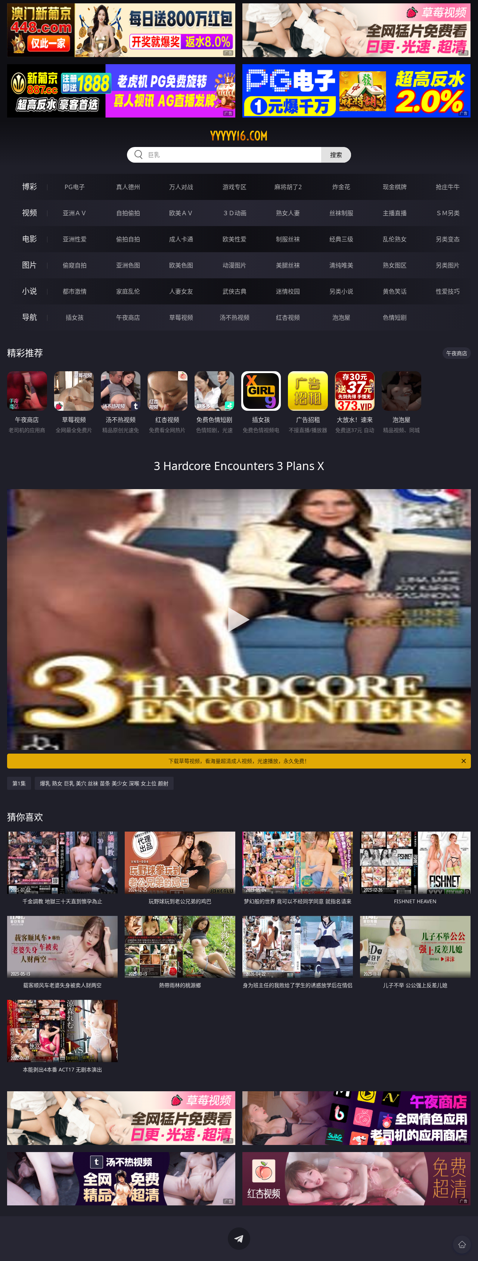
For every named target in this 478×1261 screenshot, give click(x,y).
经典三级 (341, 239)
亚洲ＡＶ (75, 213)
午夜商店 (128, 317)
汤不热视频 (234, 317)
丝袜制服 (341, 213)
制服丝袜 (288, 239)
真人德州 (128, 187)
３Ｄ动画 (234, 213)
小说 (29, 291)
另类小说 (341, 291)
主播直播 (395, 213)
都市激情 (75, 291)
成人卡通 (181, 239)
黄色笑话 (395, 291)
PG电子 (75, 187)
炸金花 (341, 187)
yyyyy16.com (239, 135)
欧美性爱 (234, 239)
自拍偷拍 (128, 213)
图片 (29, 265)
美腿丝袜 (288, 265)
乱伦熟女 (395, 239)
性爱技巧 (448, 291)
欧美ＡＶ (181, 213)
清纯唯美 (341, 265)
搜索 (336, 155)
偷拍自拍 (128, 239)
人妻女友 (181, 291)
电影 (29, 239)
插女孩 (75, 317)
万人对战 (181, 187)
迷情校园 (288, 291)
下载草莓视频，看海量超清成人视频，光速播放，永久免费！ (239, 760)
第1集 (19, 783)
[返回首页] (462, 1245)
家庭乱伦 (128, 291)
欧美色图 (181, 265)
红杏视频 (288, 317)
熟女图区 (395, 265)
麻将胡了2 (288, 187)
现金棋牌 (395, 187)
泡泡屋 (341, 317)
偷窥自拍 (75, 265)
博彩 (29, 187)
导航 (29, 317)
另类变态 (448, 239)
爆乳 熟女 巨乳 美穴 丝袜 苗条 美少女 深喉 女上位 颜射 (104, 783)
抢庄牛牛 (448, 187)
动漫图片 (234, 265)
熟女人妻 (288, 213)
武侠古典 (234, 291)
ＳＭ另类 (448, 213)
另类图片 (448, 265)
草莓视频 (181, 317)
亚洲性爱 (75, 239)
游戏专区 (234, 187)
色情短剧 (395, 317)
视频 (29, 213)
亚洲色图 (128, 265)
